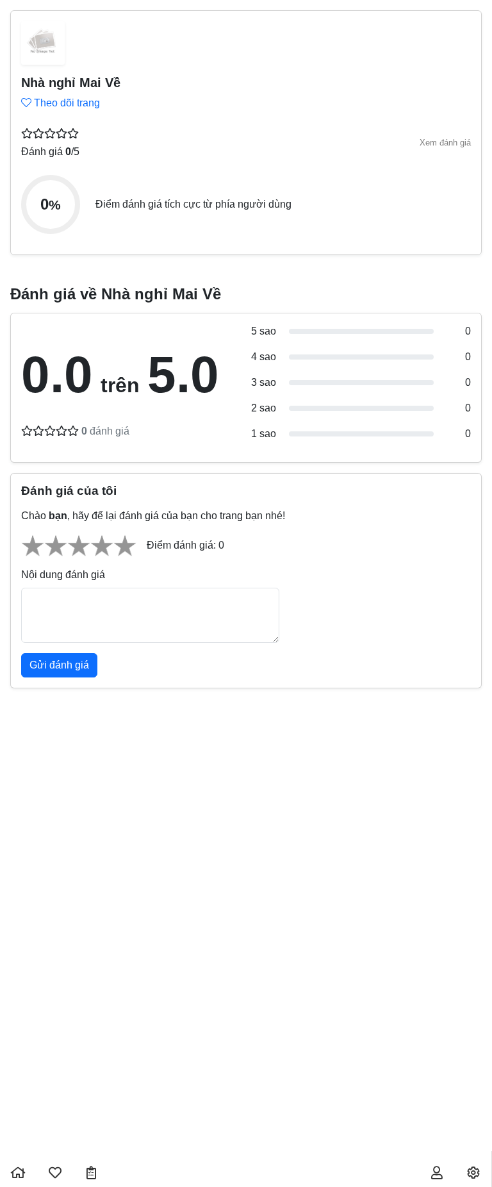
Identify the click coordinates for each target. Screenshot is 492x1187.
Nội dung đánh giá (63, 574)
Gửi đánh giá (59, 665)
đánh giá (105, 431)
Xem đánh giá (445, 142)
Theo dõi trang (65, 102)
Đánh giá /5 (50, 151)
